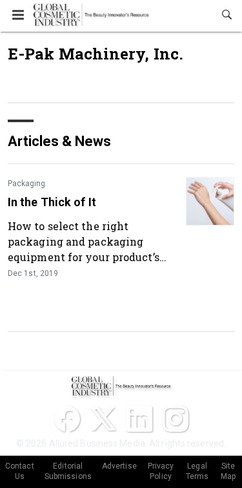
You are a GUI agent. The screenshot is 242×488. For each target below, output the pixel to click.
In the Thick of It (52, 202)
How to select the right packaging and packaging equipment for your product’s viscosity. (83, 241)
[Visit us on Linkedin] (139, 419)
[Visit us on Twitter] (103, 419)
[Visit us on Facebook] (67, 419)
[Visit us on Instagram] (175, 419)
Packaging (26, 183)
